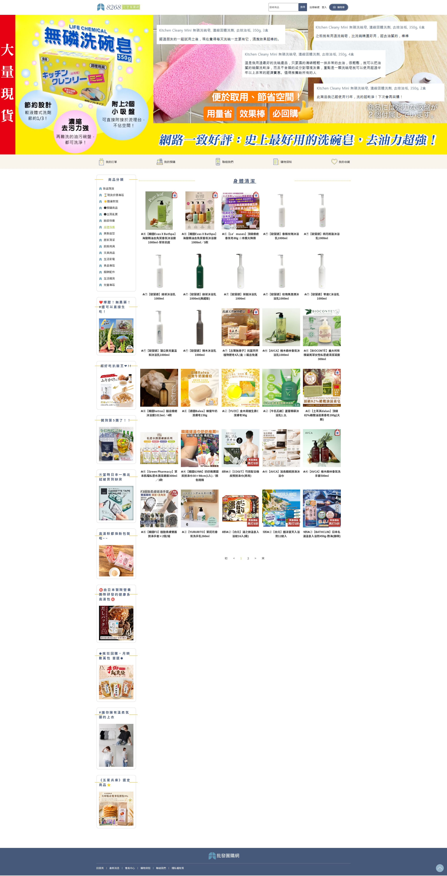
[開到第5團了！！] (116, 443)
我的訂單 (111, 162)
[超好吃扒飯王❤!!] (116, 389)
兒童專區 (109, 285)
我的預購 (169, 162)
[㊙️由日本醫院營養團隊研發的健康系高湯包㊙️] (116, 622)
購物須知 (286, 162)
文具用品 (109, 253)
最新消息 (114, 868)
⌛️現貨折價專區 (114, 195)
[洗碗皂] (223, 84)
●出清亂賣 (111, 214)
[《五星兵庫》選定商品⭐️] (116, 808)
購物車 (341, 7)
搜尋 (302, 7)
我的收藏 (344, 162)
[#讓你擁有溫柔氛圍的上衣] (116, 744)
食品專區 (109, 265)
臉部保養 (109, 220)
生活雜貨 (109, 278)
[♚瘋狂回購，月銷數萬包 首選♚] (116, 681)
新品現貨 (108, 188)
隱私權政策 (178, 868)
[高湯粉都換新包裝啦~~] (116, 560)
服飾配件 (109, 272)
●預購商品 (111, 208)
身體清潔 (244, 180)
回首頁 (100, 868)
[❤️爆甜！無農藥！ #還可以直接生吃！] (116, 335)
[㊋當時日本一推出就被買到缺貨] (116, 502)
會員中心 (130, 868)
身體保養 (109, 227)
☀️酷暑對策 (111, 201)
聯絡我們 (227, 162)
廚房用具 (109, 246)
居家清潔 (109, 240)
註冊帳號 (314, 7)
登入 (324, 7)
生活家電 (109, 259)
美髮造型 (109, 233)
